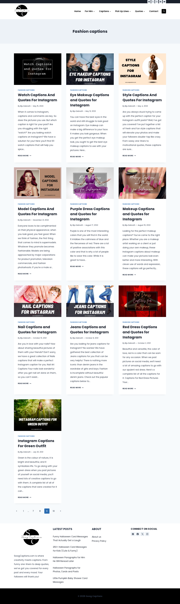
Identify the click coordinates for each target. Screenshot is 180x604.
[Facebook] (149, 1)
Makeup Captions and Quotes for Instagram (139, 214)
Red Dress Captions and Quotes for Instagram (140, 332)
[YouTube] (164, 1)
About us (96, 536)
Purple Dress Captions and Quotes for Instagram (90, 214)
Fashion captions (26, 90)
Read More (24, 156)
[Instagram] (156, 1)
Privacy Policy (99, 541)
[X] (153, 1)
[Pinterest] (160, 1)
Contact (153, 11)
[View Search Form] (164, 11)
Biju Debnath (25, 106)
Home (77, 11)
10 (54, 511)
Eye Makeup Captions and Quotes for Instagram (89, 100)
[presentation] (37, 69)
